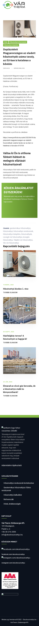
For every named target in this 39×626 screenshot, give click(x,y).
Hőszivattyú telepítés (11, 45)
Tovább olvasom (10, 292)
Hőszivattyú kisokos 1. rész (15, 289)
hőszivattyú (8, 231)
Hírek (5, 42)
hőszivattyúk (26, 234)
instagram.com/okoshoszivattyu (13, 563)
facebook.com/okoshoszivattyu (13, 554)
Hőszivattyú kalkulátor (13, 495)
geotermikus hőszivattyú (20, 228)
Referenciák (9, 499)
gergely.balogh (19, 68)
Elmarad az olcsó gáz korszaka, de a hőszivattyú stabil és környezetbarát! (19, 389)
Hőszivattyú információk (18, 42)
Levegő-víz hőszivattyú (12, 237)
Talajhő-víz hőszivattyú (23, 240)
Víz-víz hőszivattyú (11, 243)
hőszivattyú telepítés (11, 234)
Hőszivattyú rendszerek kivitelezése (19, 483)
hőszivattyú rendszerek (23, 231)
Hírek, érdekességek (12, 504)
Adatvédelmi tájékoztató (12, 465)
